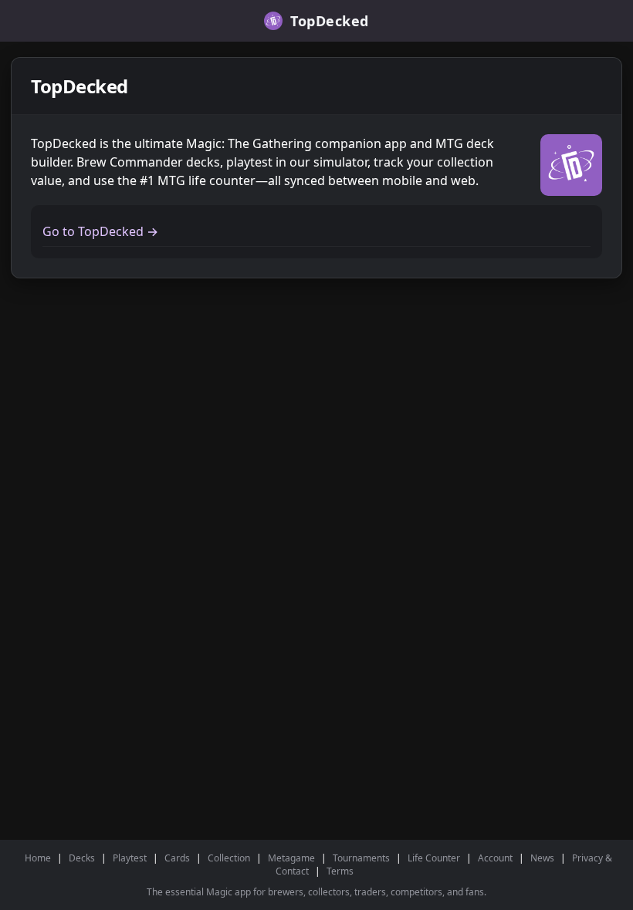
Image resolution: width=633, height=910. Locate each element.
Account (495, 858)
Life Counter (434, 858)
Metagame (291, 858)
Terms (340, 871)
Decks (82, 858)
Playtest (130, 858)
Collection (229, 858)
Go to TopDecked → (100, 231)
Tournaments (361, 858)
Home (38, 858)
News (542, 858)
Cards (177, 858)
